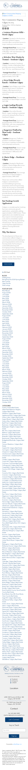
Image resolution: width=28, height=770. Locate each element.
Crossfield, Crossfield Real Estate (12, 480)
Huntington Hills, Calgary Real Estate (13, 527)
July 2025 (5, 317)
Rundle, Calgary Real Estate (10, 588)
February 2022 (7, 394)
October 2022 (6, 379)
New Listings (6, 281)
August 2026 (6, 292)
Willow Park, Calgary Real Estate (12, 651)
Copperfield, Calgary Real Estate (12, 467)
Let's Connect (14, 720)
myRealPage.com (17, 744)
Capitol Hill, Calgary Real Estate (12, 448)
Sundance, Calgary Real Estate (11, 632)
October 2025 (6, 312)
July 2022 (5, 385)
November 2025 (7, 310)
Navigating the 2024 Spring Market (13, 279)
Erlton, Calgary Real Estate (10, 498)
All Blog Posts (6, 277)
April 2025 (5, 323)
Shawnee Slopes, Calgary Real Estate (14, 607)
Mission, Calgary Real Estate (11, 550)
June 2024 (5, 342)
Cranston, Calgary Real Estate (11, 475)
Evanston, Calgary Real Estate (11, 500)
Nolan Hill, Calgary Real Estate (11, 555)
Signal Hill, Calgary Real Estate (12, 611)
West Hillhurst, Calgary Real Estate (13, 648)
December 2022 (7, 375)
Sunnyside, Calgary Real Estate (12, 634)
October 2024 (6, 335)
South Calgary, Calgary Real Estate (13, 619)
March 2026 (6, 302)
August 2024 (6, 339)
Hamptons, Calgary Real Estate (12, 511)
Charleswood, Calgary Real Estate (13, 454)
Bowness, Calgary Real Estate (11, 434)
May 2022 (5, 389)
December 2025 (7, 308)
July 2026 (5, 294)
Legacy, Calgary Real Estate (10, 538)
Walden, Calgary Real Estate (11, 646)
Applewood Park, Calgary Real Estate (13, 415)
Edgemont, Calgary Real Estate (12, 496)
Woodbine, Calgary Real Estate (12, 659)
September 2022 (7, 381)
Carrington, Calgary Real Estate (12, 450)
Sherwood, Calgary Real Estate (12, 609)
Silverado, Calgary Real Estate (11, 615)
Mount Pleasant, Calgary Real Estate (13, 552)
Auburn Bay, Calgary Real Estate (12, 421)
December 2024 (7, 331)
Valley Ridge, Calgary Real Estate (12, 642)
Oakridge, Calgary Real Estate (11, 561)
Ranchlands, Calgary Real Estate (12, 577)
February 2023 (7, 371)
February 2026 (7, 304)
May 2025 (5, 321)
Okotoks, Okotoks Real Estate (11, 563)
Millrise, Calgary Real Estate (11, 548)
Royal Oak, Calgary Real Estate (12, 586)
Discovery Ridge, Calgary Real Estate (13, 488)
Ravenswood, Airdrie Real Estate (12, 578)
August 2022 (6, 383)
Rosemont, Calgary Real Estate (11, 584)
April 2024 (5, 346)
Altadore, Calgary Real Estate (11, 413)
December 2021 (7, 398)
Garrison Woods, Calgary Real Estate (13, 503)
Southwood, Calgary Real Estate (12, 623)
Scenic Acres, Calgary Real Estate (12, 603)
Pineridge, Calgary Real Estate (11, 571)
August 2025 (6, 315)
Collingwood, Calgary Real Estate (12, 465)
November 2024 (7, 333)
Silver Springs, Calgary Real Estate (13, 613)
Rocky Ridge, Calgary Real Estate (12, 582)
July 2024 (5, 340)
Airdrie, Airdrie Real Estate (10, 407)
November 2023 (7, 354)
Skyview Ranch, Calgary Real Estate (13, 617)
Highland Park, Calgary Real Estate (13, 519)
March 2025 (6, 325)
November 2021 (7, 400)
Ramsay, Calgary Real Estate (11, 575)
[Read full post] (14, 15)
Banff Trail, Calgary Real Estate (11, 423)
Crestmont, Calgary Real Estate (12, 478)
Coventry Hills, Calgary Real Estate (13, 473)
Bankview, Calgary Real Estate (11, 425)
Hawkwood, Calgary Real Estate (12, 515)
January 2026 (6, 306)
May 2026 (5, 298)
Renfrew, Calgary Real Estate (11, 580)
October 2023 (6, 356)
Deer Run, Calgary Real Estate (11, 486)
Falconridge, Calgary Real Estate (12, 502)
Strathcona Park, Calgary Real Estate (13, 628)
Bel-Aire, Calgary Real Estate (11, 430)
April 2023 (5, 367)
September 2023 (7, 358)
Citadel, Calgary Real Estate (11, 459)
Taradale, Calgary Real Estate (11, 636)
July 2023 (5, 362)
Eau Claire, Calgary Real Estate (12, 494)
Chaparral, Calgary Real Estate (12, 452)
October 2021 (6, 402)
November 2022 (7, 377)
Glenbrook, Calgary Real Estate (12, 505)
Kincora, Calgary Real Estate (11, 534)
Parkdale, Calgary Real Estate (11, 567)
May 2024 (5, 344)
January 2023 (6, 373)
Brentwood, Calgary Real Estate (12, 438)
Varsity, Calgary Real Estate (10, 644)
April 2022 (5, 390)
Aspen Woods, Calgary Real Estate (13, 419)
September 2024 (7, 337)
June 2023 (5, 364)
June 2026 (5, 296)
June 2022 (5, 387)
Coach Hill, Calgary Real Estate (12, 461)
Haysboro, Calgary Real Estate (11, 517)
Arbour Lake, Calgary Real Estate (12, 417)
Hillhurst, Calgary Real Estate (11, 521)
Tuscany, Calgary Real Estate (11, 638)
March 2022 (6, 392)
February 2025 (7, 327)
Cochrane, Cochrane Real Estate (12, 463)
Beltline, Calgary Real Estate (11, 432)
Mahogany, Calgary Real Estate (12, 544)
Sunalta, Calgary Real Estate (11, 630)
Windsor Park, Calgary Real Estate (13, 653)
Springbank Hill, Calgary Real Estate (13, 625)
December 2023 (7, 352)
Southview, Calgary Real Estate (12, 621)
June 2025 (5, 319)
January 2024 (6, 350)
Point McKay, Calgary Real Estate (12, 573)
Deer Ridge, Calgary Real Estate (12, 484)
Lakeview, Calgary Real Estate (11, 536)
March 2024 (6, 348)
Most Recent (6, 290)
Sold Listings (6, 285)
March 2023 (6, 369)
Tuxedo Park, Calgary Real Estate (12, 640)
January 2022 (6, 396)
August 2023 (6, 360)
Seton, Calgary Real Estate (10, 605)
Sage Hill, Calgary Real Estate (11, 598)
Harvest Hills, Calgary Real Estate (12, 513)
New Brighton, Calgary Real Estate (13, 553)
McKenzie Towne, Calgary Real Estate (14, 546)
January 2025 (6, 329)
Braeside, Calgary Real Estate (11, 436)
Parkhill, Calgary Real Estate (11, 569)
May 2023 (5, 365)
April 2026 (5, 300)
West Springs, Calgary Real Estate (12, 650)
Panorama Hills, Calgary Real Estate (13, 565)
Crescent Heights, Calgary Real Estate (14, 477)
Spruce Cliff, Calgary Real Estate (12, 626)
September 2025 (7, 314)
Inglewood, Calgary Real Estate (12, 529)
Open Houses (6, 283)
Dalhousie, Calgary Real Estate (11, 482)
